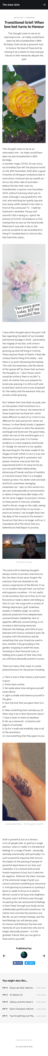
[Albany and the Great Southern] (24, 1001)
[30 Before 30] (24, 994)
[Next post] (44, 956)
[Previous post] (4, 956)
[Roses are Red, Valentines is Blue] (24, 987)
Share (19, 963)
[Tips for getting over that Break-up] (24, 1015)
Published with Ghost (24, 1040)
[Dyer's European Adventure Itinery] (24, 1008)
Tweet (31, 963)
